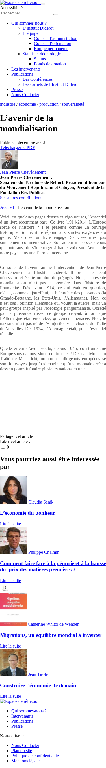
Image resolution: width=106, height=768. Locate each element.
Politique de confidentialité (35, 755)
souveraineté (73, 104)
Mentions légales (26, 760)
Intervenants (22, 716)
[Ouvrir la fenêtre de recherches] (55, 14)
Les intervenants (25, 69)
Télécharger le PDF (17, 147)
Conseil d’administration (55, 38)
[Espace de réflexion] (20, 2)
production (49, 104)
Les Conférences (38, 79)
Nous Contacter (25, 94)
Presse (17, 89)
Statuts (40, 58)
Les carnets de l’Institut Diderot (51, 84)
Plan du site (21, 750)
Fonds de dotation (50, 63)
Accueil (7, 207)
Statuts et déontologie (42, 53)
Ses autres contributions (21, 197)
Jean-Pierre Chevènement (23, 172)
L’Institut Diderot (38, 28)
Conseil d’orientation (52, 43)
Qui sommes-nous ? (29, 23)
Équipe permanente (51, 48)
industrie (7, 104)
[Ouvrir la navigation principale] (43, 4)
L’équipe (30, 33)
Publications (22, 74)
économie (27, 104)
